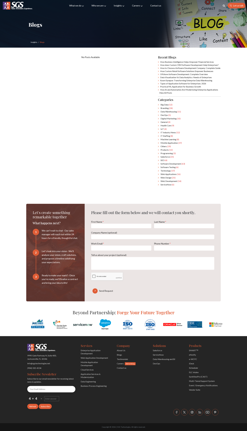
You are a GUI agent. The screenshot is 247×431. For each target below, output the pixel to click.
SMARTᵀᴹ (193, 350)
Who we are (97, 5)
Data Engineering (88, 381)
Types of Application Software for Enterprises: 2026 (183, 83)
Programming (168, 153)
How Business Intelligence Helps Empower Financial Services (187, 62)
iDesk (191, 363)
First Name (97, 221)
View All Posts (165, 93)
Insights (118, 5)
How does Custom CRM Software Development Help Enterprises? (189, 65)
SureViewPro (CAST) (198, 376)
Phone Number (162, 243)
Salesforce (167, 157)
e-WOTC (193, 359)
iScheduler (193, 368)
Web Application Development (94, 358)
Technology (168, 170)
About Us (121, 350)
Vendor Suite (194, 390)
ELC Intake (194, 372)
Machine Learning (170, 139)
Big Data (166, 104)
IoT (164, 129)
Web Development (171, 181)
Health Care (167, 125)
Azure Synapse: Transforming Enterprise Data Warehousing (186, 80)
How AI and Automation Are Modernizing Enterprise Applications (189, 89)
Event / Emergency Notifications (203, 385)
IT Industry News (170, 132)
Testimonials (122, 359)
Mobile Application (171, 143)
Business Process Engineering (94, 386)
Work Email (97, 243)
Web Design (168, 177)
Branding (167, 108)
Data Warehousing (171, 111)
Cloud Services (87, 369)
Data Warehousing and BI (164, 359)
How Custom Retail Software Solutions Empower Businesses (186, 71)
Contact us (155, 5)
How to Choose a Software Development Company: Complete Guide (190, 68)
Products (167, 150)
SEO (164, 160)
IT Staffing (167, 136)
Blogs (119, 355)
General (165, 122)
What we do (75, 5)
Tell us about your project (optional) (108, 255)
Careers (136, 5)
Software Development (173, 163)
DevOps (166, 115)
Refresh (32, 406)
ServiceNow (167, 184)
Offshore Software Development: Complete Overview (184, 74)
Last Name (160, 221)
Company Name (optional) (104, 232)
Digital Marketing (170, 118)
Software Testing (169, 167)
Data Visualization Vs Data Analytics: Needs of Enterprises (186, 77)
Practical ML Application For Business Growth (180, 86)
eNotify (192, 355)
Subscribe (45, 406)
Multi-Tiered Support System (202, 381)
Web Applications (170, 174)
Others (166, 146)
